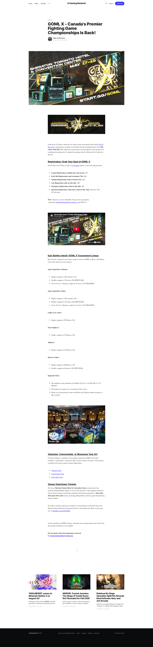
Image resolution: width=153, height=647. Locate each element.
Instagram (84, 633)
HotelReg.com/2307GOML (61, 511)
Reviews (43, 3)
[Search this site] (106, 3)
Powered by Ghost (119, 633)
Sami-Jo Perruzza (59, 38)
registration (75, 165)
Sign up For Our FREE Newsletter (66, 633)
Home (30, 3)
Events (50, 20)
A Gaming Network (76, 3)
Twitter (78, 633)
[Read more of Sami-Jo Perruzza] (50, 39)
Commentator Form (57, 474)
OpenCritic (96, 633)
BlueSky (90, 633)
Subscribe (120, 3)
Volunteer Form (56, 470)
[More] (49, 3)
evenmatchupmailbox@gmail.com (66, 202)
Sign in (111, 3)
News (36, 3)
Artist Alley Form (57, 477)
